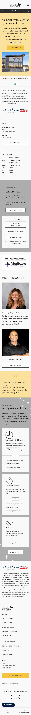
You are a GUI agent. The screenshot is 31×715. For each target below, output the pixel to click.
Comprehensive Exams (12, 463)
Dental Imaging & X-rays (13, 467)
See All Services (15, 552)
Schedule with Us (15, 47)
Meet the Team (15, 365)
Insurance (6, 635)
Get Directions (15, 142)
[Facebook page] (13, 697)
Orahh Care (7, 654)
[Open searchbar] (28, 5)
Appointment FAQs (15, 231)
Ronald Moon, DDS (15, 359)
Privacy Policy (8, 642)
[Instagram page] (18, 697)
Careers (5, 650)
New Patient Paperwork (15, 224)
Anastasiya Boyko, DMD (11, 313)
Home (4, 614)
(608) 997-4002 (6, 137)
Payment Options (15, 237)
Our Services (7, 618)
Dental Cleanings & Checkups (14, 460)
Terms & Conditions (10, 646)
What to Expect (16, 210)
